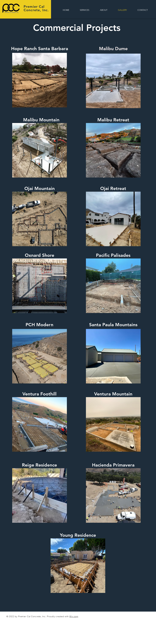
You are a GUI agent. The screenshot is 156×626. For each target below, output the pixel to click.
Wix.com (73, 616)
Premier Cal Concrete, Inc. (36, 8)
